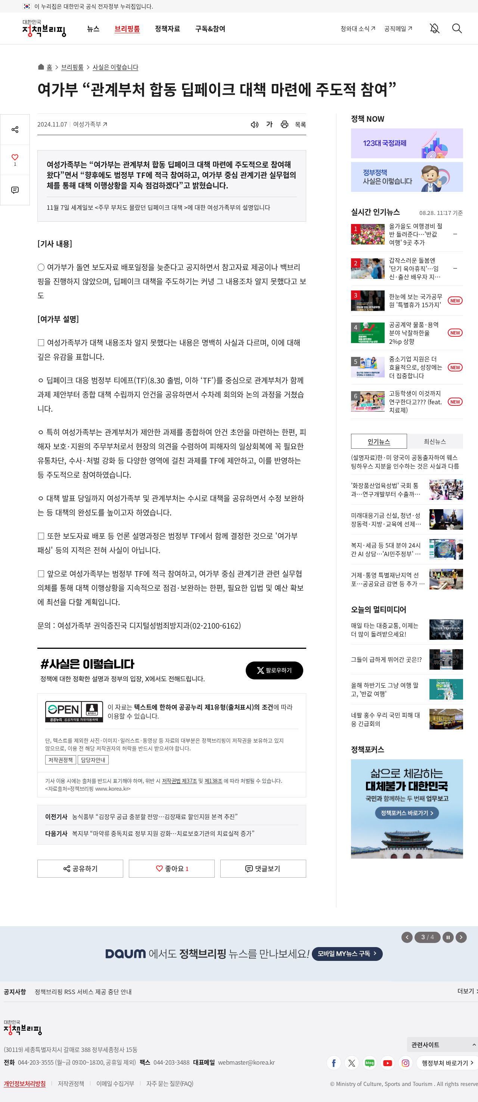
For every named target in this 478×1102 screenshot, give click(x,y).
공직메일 (395, 28)
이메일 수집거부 (115, 1083)
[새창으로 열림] (284, 124)
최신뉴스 (435, 441)
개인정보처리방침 (25, 1083)
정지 (448, 937)
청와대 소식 (355, 28)
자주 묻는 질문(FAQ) (169, 1083)
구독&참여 (210, 29)
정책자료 (167, 29)
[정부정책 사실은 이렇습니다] (407, 177)
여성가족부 (89, 123)
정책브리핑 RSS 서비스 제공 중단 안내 (83, 991)
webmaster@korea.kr (246, 1062)
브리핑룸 (127, 29)
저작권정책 (61, 759)
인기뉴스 (379, 441)
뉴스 (93, 29)
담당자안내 (93, 759)
